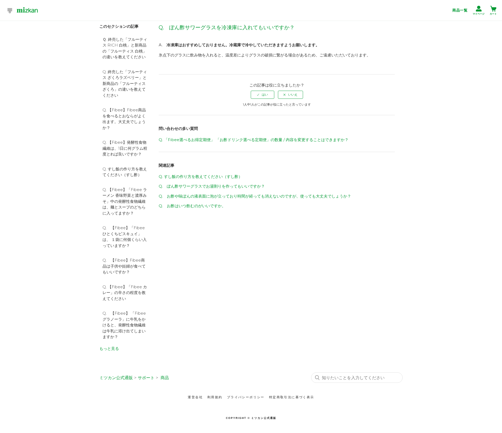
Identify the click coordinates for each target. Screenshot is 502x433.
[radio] (262, 95)
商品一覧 (459, 10)
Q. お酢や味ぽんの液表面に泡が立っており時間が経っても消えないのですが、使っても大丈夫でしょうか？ (255, 196)
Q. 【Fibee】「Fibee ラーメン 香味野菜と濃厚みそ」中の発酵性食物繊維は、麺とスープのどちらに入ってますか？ (124, 201)
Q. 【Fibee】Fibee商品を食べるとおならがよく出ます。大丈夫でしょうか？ (124, 118)
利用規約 (215, 397)
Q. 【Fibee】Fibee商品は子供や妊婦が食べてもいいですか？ (124, 266)
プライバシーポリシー (246, 397)
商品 (165, 377)
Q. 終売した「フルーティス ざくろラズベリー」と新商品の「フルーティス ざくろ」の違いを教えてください (124, 83)
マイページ (478, 14)
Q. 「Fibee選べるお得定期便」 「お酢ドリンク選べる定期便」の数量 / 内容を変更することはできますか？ (254, 139)
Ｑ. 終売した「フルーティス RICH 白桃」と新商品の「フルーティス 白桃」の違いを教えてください (124, 48)
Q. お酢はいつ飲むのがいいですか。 (192, 205)
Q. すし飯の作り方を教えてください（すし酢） (124, 171)
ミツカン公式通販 (116, 377)
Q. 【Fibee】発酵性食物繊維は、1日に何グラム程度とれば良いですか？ (124, 148)
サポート (146, 377)
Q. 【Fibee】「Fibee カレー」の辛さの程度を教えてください (124, 292)
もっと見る (109, 348)
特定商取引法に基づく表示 (291, 397)
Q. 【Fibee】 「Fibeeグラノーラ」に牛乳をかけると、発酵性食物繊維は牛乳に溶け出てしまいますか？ (124, 325)
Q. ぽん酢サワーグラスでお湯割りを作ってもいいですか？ (212, 186)
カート (493, 14)
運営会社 (195, 397)
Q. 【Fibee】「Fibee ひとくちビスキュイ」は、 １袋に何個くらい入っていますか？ (124, 236)
